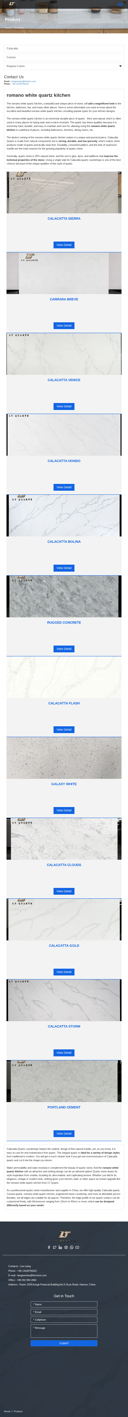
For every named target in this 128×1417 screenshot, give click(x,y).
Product (19, 27)
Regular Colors (16, 66)
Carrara (11, 57)
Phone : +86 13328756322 (22, 1270)
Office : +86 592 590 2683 (22, 1280)
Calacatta (12, 48)
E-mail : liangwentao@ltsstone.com (27, 1275)
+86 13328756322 (20, 84)
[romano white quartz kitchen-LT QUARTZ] (11, 4)
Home (8, 27)
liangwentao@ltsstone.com (23, 81)
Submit (64, 1343)
